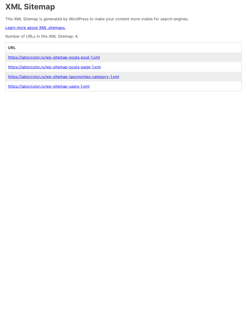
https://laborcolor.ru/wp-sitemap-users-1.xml (48, 86)
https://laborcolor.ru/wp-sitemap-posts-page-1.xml (54, 67)
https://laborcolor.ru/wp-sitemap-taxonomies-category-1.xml (63, 76)
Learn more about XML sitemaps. (35, 27)
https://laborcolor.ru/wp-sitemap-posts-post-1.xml (54, 57)
